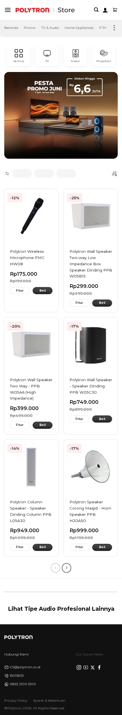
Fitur (20, 290)
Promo (29, 28)
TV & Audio (50, 28)
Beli (42, 290)
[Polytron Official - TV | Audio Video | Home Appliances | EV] (32, 9)
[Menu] (7, 10)
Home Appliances (79, 28)
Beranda (11, 28)
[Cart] (115, 10)
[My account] (105, 10)
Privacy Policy (16, 700)
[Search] (96, 9)
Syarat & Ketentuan (49, 700)
